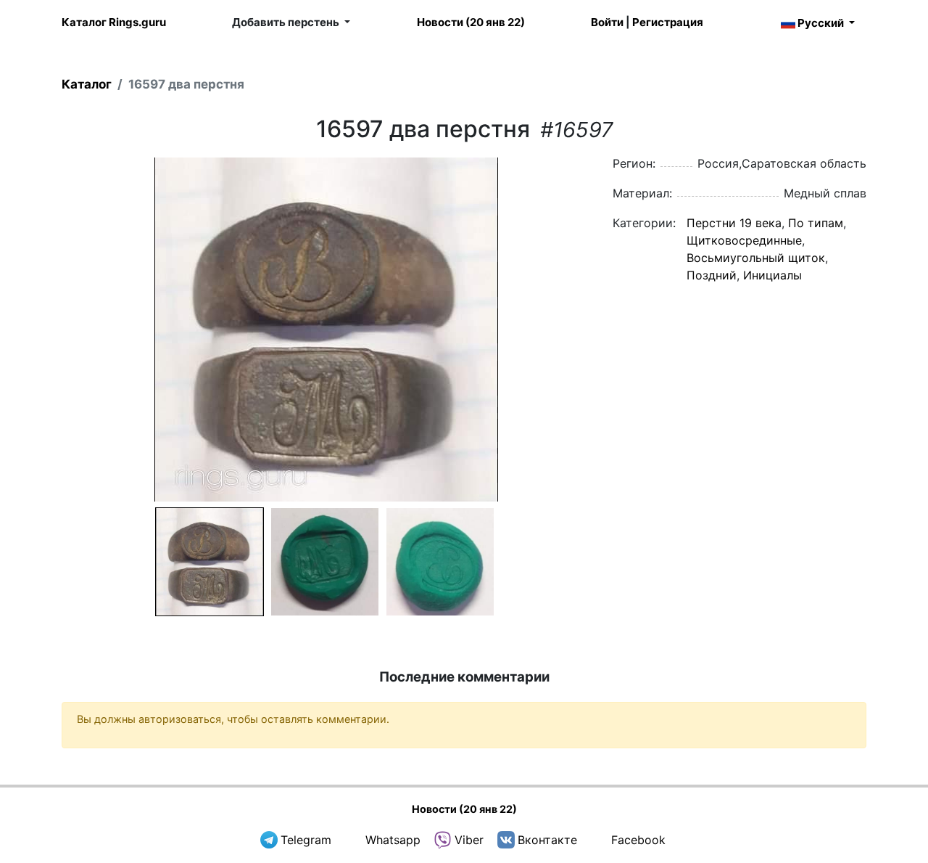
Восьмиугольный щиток (756, 257)
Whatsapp (392, 840)
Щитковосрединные (744, 240)
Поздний (712, 275)
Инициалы (772, 275)
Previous (42, 329)
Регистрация (667, 22)
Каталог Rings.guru (114, 22)
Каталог (87, 84)
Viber (469, 840)
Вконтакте (547, 840)
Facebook (638, 840)
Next (609, 329)
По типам (815, 223)
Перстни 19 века (734, 223)
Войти (607, 22)
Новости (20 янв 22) (471, 22)
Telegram (306, 840)
